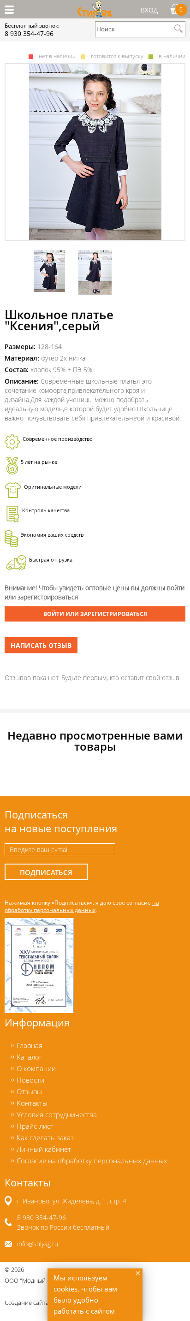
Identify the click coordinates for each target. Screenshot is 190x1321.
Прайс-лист (35, 1126)
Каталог (29, 1056)
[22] (95, 152)
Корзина (181, 9)
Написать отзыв (41, 645)
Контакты (32, 1103)
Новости (30, 1079)
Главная (29, 1045)
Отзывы (29, 1091)
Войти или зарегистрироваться (95, 614)
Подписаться (46, 872)
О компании (36, 1068)
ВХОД (149, 10)
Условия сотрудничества (57, 1114)
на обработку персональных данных (82, 906)
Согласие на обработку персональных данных (92, 1160)
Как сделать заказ (45, 1137)
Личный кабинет (44, 1149)
